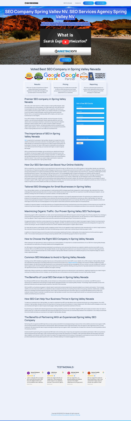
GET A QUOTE (88, 3)
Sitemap (78, 415)
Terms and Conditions (56, 415)
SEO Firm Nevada (68, 3)
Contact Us (78, 3)
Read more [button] (29, 384)
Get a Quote (65, 60)
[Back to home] (31, 3)
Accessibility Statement (69, 415)
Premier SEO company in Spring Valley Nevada (45, 100)
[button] (105, 378)
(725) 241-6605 (100, 3)
